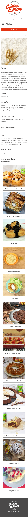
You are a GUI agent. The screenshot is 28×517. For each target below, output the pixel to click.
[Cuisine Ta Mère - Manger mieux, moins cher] (14, 8)
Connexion (24, 19)
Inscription (17, 19)
